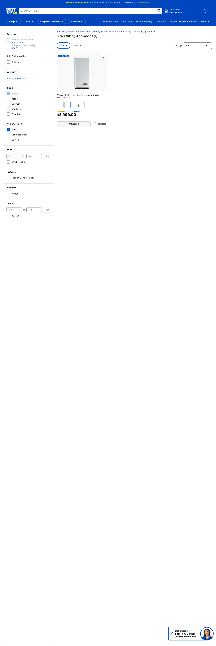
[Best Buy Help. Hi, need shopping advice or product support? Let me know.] (207, 633)
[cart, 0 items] (206, 11)
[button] (173, 11)
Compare (102, 124)
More (204, 21)
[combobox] (197, 45)
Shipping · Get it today (23, 45)
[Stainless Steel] (78, 104)
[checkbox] (63, 45)
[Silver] (64, 104)
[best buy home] (11, 11)
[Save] (102, 57)
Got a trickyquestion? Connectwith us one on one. (186, 633)
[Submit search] (159, 11)
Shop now (144, 2)
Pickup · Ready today (22, 39)
